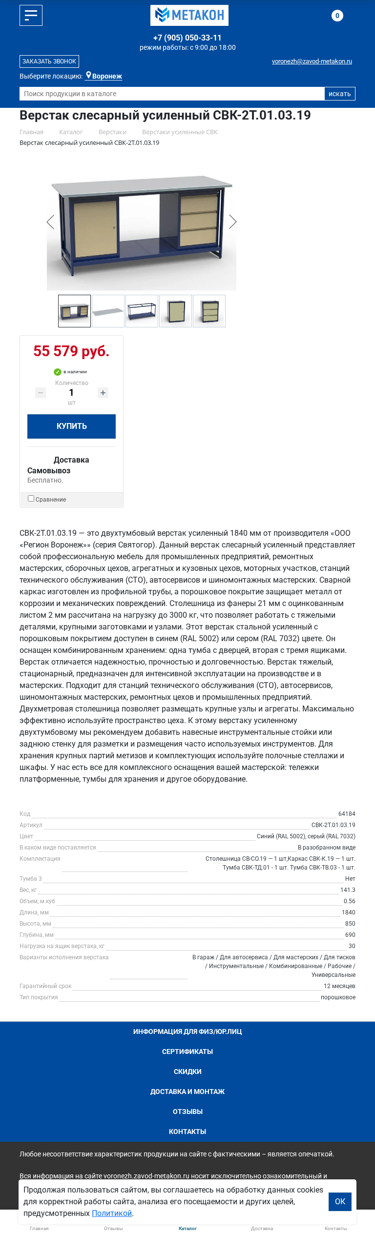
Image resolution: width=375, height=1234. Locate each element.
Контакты (187, 1131)
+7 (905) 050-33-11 (187, 37)
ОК (340, 1201)
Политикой (112, 1213)
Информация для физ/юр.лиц (187, 1031)
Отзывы (188, 1111)
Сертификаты (187, 1051)
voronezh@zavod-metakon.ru (312, 61)
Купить (72, 426)
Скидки (188, 1071)
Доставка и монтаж (187, 1091)
